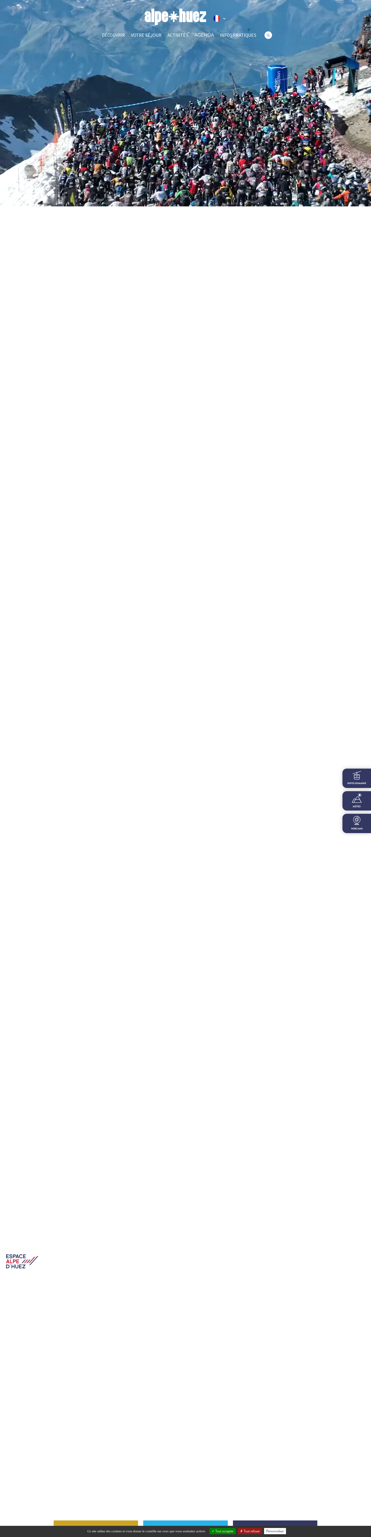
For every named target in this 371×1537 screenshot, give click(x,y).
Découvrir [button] (113, 35)
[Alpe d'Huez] (175, 17)
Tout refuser (251, 1531)
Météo (357, 806)
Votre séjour (146, 35)
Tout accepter (224, 1531)
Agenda (204, 35)
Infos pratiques (238, 35)
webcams (357, 828)
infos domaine (356, 783)
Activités (177, 35)
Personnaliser (275, 1531)
